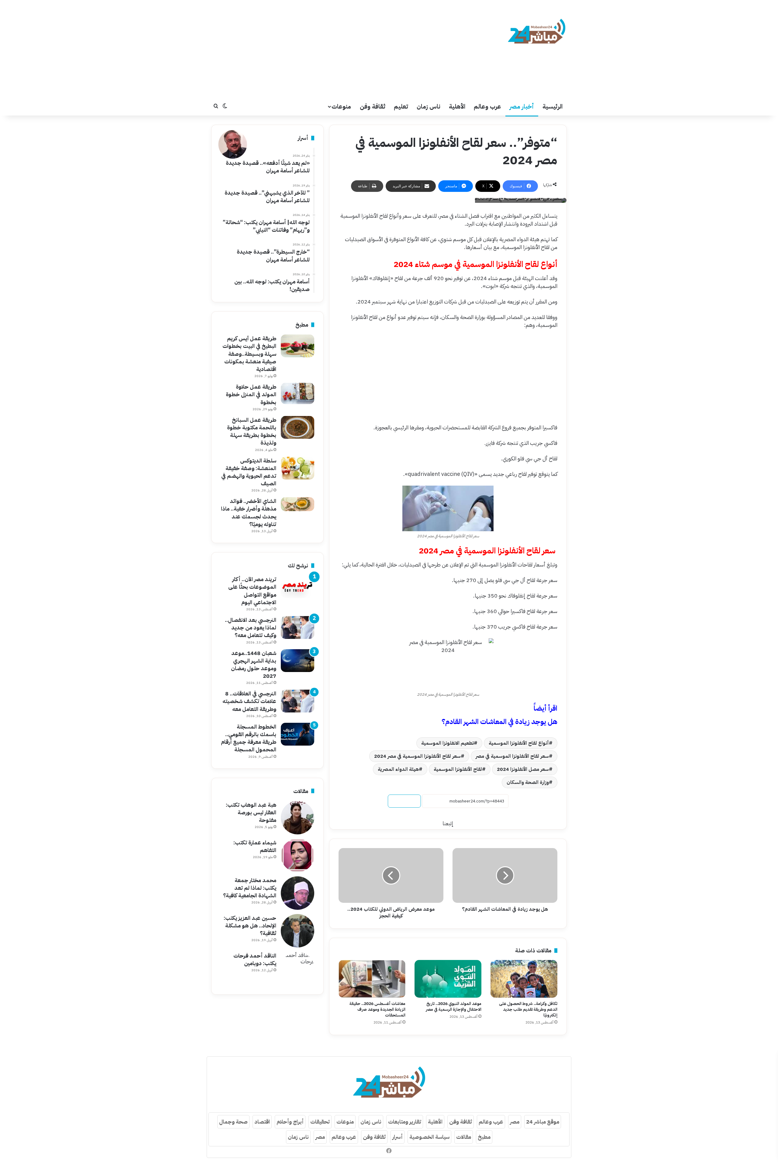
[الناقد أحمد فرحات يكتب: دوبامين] (297, 968)
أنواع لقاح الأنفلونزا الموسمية (519, 743)
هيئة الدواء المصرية (398, 769)
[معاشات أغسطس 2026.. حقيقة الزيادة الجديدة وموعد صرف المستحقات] (372, 979)
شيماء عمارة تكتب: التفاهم (254, 846)
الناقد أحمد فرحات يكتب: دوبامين (254, 959)
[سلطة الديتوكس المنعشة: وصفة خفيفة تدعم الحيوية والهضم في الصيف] (297, 468)
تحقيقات (320, 1121)
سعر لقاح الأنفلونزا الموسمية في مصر (512, 756)
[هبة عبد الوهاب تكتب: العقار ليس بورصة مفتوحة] (297, 817)
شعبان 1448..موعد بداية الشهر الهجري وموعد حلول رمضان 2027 (253, 664)
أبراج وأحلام (290, 1121)
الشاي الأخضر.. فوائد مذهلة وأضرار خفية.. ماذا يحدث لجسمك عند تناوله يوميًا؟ (248, 512)
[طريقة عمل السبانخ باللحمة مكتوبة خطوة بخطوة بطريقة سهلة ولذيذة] (297, 427)
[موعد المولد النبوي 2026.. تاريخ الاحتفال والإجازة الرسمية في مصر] (448, 979)
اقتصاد (262, 1121)
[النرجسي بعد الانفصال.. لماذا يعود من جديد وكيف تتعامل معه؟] (297, 627)
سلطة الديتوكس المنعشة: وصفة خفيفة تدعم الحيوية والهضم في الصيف (248, 472)
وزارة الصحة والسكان (528, 782)
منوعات (341, 106)
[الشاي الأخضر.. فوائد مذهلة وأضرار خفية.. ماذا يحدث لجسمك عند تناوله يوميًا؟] (297, 504)
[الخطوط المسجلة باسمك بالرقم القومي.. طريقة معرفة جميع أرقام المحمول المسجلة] (297, 734)
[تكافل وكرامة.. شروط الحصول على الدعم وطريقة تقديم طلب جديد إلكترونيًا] (524, 979)
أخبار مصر (522, 106)
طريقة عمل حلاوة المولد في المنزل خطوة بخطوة (251, 394)
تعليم (401, 106)
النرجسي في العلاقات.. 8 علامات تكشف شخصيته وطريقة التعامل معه (249, 701)
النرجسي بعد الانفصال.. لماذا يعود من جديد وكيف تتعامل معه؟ (250, 627)
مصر (514, 1121)
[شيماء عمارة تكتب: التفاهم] (297, 855)
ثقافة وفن (372, 106)
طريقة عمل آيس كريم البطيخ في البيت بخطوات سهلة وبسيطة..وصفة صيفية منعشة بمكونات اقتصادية (249, 353)
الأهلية (457, 106)
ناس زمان (428, 106)
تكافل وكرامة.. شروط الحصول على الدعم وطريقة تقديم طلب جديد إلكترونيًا (528, 1009)
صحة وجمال (233, 1121)
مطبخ (484, 1137)
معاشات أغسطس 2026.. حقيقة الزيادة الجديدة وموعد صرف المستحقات (377, 1009)
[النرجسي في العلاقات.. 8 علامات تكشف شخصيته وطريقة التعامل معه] (297, 701)
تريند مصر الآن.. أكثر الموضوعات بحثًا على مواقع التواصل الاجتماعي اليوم (252, 590)
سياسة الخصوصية (429, 1137)
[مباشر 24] (536, 32)
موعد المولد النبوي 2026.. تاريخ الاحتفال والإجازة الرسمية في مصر (453, 1006)
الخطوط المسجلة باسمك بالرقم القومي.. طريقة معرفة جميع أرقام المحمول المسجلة (248, 738)
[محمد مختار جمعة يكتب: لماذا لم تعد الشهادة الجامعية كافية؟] (297, 893)
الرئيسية (552, 106)
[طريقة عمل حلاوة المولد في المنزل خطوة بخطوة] (297, 393)
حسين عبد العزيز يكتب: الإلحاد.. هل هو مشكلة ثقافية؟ (250, 925)
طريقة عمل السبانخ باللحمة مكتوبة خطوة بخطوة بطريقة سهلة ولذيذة (251, 431)
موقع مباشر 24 (542, 1121)
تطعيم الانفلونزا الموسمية (447, 743)
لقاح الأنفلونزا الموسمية (458, 769)
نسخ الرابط (404, 801)
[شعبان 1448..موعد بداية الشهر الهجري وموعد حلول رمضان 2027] (297, 660)
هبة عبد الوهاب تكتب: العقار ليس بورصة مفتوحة (251, 812)
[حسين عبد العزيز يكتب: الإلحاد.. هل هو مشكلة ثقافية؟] (297, 930)
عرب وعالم (487, 106)
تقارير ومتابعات (404, 1121)
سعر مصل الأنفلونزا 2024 (523, 769)
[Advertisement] (328, 48)
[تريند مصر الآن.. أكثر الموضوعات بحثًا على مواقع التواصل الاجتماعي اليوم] (297, 586)
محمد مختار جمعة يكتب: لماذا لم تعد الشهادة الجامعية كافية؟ (249, 887)
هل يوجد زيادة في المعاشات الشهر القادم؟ (499, 721)
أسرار (397, 1137)
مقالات (463, 1137)
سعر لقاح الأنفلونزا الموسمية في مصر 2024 (417, 756)
